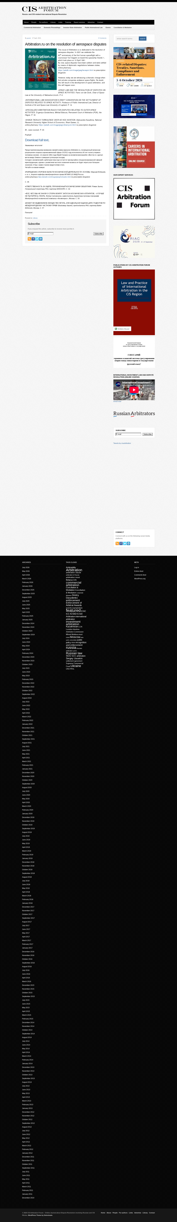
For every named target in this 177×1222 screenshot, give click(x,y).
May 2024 (26, 646)
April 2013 (26, 1097)
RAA (73, 643)
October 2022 (27, 691)
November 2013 (28, 1071)
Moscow (75, 636)
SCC (68, 655)
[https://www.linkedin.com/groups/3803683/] (40, 239)
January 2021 (27, 769)
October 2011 (27, 1164)
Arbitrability (71, 567)
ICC (68, 614)
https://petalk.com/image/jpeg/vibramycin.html (57, 124)
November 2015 (28, 989)
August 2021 (27, 743)
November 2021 (28, 732)
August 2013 (27, 1082)
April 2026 (26, 575)
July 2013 (25, 1086)
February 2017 (27, 944)
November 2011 (28, 1160)
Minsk (68, 634)
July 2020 (25, 791)
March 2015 (26, 1015)
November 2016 (28, 955)
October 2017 (27, 914)
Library (53, 22)
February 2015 (27, 1019)
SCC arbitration (78, 656)
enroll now (117, 401)
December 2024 (28, 623)
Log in (136, 567)
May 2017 (26, 933)
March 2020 (26, 806)
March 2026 (26, 579)
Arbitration (74, 570)
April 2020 (26, 802)
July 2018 (25, 881)
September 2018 (28, 873)
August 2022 (27, 698)
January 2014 (27, 1064)
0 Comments (102, 38)
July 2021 (25, 746)
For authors (43, 22)
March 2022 (26, 717)
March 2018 (26, 896)
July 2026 (25, 567)
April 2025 (26, 612)
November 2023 (28, 661)
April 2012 (26, 1142)
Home (103, 1213)
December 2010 (28, 1198)
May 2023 (26, 676)
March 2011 (26, 1187)
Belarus (69, 580)
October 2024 (27, 631)
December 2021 (28, 728)
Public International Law (94, 27)
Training (68, 22)
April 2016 (26, 978)
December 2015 (28, 985)
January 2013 (27, 1108)
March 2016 (26, 981)
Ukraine (76, 666)
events (69, 608)
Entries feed (138, 571)
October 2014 (27, 1030)
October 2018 (27, 870)
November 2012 (28, 1116)
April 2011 (26, 1183)
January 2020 (27, 814)
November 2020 (28, 776)
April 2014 (26, 1052)
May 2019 (26, 843)
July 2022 (25, 702)
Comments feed (140, 575)
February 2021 (27, 765)
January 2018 (27, 903)
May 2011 (25, 1179)
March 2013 (26, 1101)
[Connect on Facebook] (33, 239)
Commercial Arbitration (32, 27)
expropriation (77, 608)
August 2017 (27, 922)
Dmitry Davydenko (72, 596)
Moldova (74, 634)
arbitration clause (73, 572)
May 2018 (26, 888)
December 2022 (28, 683)
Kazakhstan (72, 626)
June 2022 (26, 705)
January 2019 (27, 858)
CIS (74, 580)
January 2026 (27, 586)
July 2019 (25, 836)
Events (108, 27)
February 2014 (27, 1060)
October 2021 (27, 735)
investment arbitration (73, 623)
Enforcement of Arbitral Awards (74, 604)
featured (73, 610)
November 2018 (28, 866)
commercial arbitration (73, 584)
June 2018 (26, 884)
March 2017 (26, 940)
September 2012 (28, 1123)
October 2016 (27, 959)
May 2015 (26, 1008)
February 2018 (27, 899)
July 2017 (25, 926)
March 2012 (26, 1146)
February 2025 (27, 616)
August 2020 (27, 788)
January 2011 (27, 1194)
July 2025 (25, 601)
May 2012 (26, 1138)
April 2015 (26, 1011)
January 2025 (27, 620)
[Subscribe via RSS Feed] (29, 239)
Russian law (74, 653)
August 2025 (27, 597)
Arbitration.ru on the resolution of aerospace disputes (65, 44)
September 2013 (28, 1078)
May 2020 (26, 799)
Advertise (91, 22)
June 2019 (26, 840)
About (26, 22)
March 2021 (26, 761)
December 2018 (28, 862)
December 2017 (28, 907)
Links (60, 22)
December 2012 (28, 1112)
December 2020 (28, 773)
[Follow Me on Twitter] (37, 239)
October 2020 (27, 780)
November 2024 (28, 627)
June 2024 (26, 642)
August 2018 (27, 877)
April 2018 (26, 892)
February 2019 (27, 855)
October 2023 (27, 664)
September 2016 (28, 963)
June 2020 (26, 795)
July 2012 (25, 1131)
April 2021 (26, 758)
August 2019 (27, 832)
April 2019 (26, 847)
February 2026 (27, 582)
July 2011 (25, 1172)
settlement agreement (74, 661)
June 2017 (26, 929)
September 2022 (28, 694)
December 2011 (28, 1157)
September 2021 (28, 739)
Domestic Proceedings (52, 27)
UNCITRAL (70, 669)
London (69, 629)
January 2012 (27, 1153)
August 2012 (27, 1127)
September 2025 (28, 594)
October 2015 (27, 993)
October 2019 (27, 825)
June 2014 (26, 1045)
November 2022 (28, 687)
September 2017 (28, 918)
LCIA (80, 627)
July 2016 (25, 970)
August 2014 (27, 1037)
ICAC (83, 611)
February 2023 (27, 679)
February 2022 (27, 720)
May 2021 (26, 754)
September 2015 (28, 996)
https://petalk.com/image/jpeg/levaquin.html (75, 70)
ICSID (73, 613)
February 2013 (27, 1105)
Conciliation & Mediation (123, 27)
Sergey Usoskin (74, 658)
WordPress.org (139, 579)
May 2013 (26, 1093)
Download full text (36, 140)
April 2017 (26, 937)
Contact (100, 22)
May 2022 (26, 709)
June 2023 (26, 672)
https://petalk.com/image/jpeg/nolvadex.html (54, 177)
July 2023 (25, 668)
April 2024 (26, 650)
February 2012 (27, 1149)
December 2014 (28, 1022)
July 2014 (25, 1041)
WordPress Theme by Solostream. (40, 1215)
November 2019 (28, 821)
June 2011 (26, 1175)
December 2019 (28, 817)
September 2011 (28, 1168)
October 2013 (27, 1075)
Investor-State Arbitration (72, 27)
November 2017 (28, 911)
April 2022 (26, 713)
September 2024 (28, 635)
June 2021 (26, 750)
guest (29, 38)
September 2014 (28, 1034)
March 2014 (26, 1056)
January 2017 (27, 948)
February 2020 (27, 810)
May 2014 (26, 1049)
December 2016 (28, 952)
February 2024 (27, 653)
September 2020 (28, 784)
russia (71, 648)
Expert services (79, 22)
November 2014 (28, 1026)
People (33, 22)
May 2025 (26, 608)
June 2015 (26, 1004)
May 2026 (26, 571)
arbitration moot (73, 577)
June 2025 (26, 605)
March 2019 (26, 851)
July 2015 (25, 1000)
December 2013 (28, 1067)
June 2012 (26, 1134)
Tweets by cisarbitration (122, 443)
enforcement (73, 600)
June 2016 (26, 974)
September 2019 (28, 829)
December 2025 (28, 590)
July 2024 (25, 638)
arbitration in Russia (72, 575)
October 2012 (27, 1119)
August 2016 (27, 967)
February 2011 (27, 1190)
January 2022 (27, 724)
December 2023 (28, 657)
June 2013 (26, 1090)
